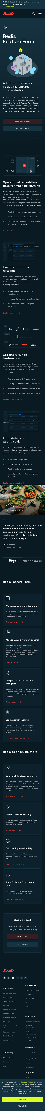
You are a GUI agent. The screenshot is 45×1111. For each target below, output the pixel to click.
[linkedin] (17, 978)
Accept (22, 1099)
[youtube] (13, 978)
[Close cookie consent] (41, 1083)
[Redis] (8, 13)
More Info (22, 1106)
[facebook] (8, 978)
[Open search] (34, 13)
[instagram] (21, 978)
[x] (25, 978)
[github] (4, 978)
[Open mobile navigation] (40, 13)
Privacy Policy (27, 1082)
